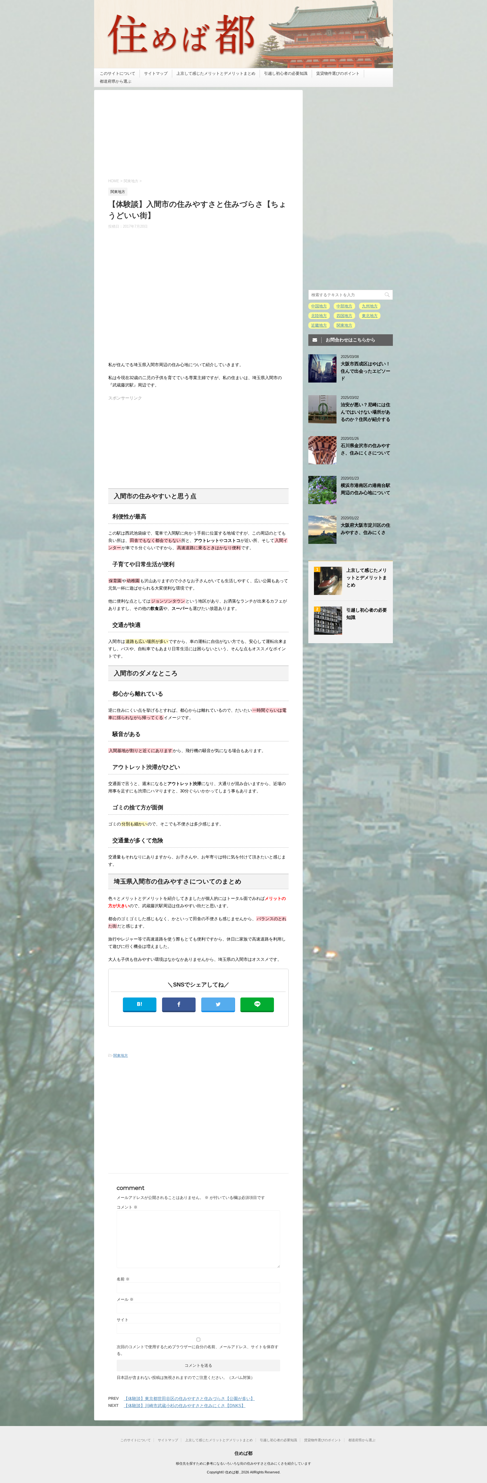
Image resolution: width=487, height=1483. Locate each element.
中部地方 (344, 306)
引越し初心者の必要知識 (285, 73)
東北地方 (370, 315)
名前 (123, 1279)
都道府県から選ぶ (115, 81)
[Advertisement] (198, 137)
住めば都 (243, 1453)
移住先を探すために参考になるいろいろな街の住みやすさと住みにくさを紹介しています (243, 1464)
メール (125, 1299)
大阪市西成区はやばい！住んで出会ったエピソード (365, 371)
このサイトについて (117, 73)
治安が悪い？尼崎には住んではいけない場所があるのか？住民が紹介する (365, 412)
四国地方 (344, 315)
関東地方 (120, 1055)
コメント (127, 1207)
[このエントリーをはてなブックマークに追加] (139, 1005)
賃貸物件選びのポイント (338, 73)
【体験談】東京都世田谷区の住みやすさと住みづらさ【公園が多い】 (189, 1398)
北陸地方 (319, 315)
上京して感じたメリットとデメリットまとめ (215, 73)
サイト (123, 1319)
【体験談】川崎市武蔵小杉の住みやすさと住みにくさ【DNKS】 (184, 1405)
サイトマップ (156, 73)
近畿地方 (319, 325)
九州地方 (370, 306)
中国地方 (319, 306)
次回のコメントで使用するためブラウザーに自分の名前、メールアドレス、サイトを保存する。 (197, 1350)
